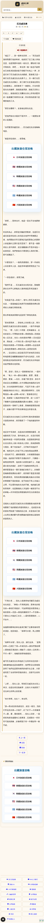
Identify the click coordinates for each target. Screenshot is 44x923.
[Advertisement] (22, 851)
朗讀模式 (23, 50)
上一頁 (23, 738)
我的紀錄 (18, 39)
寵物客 (34, 889)
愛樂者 (34, 904)
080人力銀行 (34, 879)
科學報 (34, 909)
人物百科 (12, 909)
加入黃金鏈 (12, 879)
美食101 (12, 884)
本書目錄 (29, 17)
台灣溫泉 (12, 904)
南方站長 (34, 899)
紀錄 (7, 39)
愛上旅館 (34, 914)
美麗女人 (12, 919)
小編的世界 (12, 894)
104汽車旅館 (12, 889)
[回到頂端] (3, 919)
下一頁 (21, 752)
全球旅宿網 (34, 884)
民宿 (12, 914)
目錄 (23, 747)
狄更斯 (18, 17)
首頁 (23, 743)
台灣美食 (34, 894)
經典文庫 (12, 899)
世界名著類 (8, 17)
